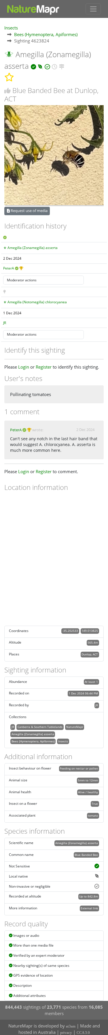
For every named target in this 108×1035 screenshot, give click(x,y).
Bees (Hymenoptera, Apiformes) (45, 34)
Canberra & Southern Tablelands (40, 727)
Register (44, 367)
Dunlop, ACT (90, 654)
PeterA (8, 268)
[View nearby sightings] (61, 66)
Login (23, 367)
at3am (70, 1026)
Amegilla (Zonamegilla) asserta (32, 247)
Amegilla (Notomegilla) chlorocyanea (37, 302)
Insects (11, 28)
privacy (66, 1032)
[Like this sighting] (7, 90)
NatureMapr (74, 727)
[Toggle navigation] (93, 8)
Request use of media (29, 210)
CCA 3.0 (83, 1032)
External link (89, 908)
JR (4, 322)
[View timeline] (54, 66)
